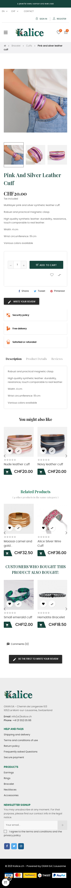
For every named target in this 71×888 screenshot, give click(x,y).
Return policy (12, 746)
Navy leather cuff (50, 464)
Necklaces (10, 790)
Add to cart (48, 265)
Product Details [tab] (36, 359)
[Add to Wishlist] (52, 275)
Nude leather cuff (17, 464)
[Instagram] (21, 846)
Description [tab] (14, 359)
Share (25, 291)
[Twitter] (14, 846)
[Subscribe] (62, 825)
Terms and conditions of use (21, 740)
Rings (7, 778)
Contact (29, 11)
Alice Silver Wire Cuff (49, 543)
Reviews (57, 359)
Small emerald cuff (18, 617)
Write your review (24, 301)
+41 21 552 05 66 (21, 720)
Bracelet (9, 784)
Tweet (41, 291)
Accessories (11, 795)
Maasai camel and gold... (18, 543)
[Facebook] (7, 846)
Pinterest (59, 291)
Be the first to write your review (38, 659)
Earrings (9, 772)
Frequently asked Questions (20, 752)
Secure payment (14, 757)
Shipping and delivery (17, 734)
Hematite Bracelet (51, 617)
